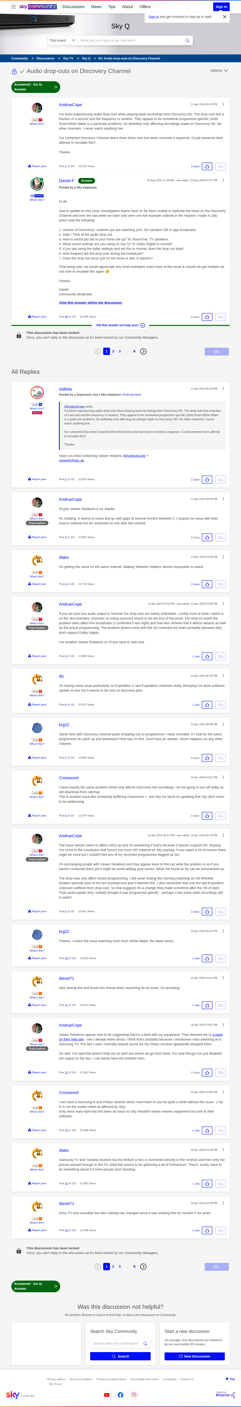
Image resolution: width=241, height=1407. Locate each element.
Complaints (169, 1379)
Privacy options (56, 1379)
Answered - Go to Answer (35, 87)
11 (66, 1004)
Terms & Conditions (81, 1379)
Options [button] (216, 70)
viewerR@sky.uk (71, 460)
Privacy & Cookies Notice (111, 1379)
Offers (145, 6)
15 (66, 1230)
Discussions (74, 6)
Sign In (221, 7)
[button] (223, 104)
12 (66, 1072)
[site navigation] (13, 7)
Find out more (132, 394)
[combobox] (129, 40)
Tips (112, 6)
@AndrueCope (74, 406)
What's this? (37, 123)
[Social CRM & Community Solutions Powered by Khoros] (225, 1395)
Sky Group (55, 1383)
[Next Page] (143, 351)
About (127, 6)
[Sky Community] (38, 7)
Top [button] (232, 1379)
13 (66, 1130)
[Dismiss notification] (225, 17)
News (96, 6)
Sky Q (120, 26)
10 (66, 958)
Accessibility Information (144, 1379)
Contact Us (187, 1379)
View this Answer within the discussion (90, 303)
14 (66, 1183)
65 (66, 316)
